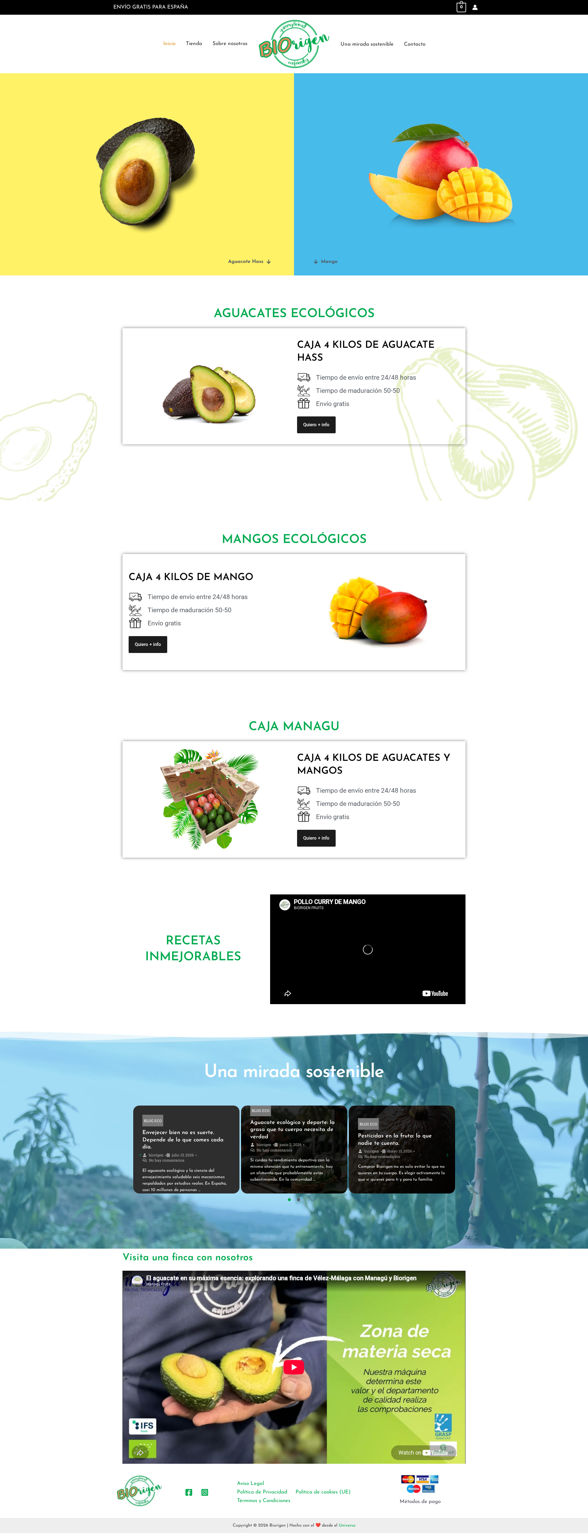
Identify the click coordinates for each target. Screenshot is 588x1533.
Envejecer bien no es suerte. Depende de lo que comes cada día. (183, 1140)
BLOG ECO (153, 1120)
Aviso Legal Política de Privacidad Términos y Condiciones (263, 1492)
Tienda (194, 43)
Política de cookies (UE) (323, 1492)
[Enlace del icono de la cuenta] (475, 7)
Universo (347, 1525)
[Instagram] (204, 1492)
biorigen (156, 1154)
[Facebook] (188, 1492)
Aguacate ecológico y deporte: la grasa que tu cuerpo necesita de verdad (292, 1130)
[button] (249, 262)
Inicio (169, 43)
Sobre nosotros (230, 43)
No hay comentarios (166, 1160)
